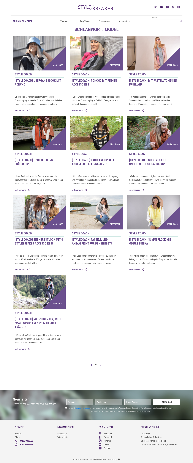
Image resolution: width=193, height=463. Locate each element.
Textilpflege (145, 433)
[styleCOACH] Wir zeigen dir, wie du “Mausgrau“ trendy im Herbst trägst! (39, 323)
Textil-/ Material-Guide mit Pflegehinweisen (159, 444)
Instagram (108, 433)
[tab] (28, 110)
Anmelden (167, 402)
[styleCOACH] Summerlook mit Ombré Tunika (150, 241)
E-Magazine (104, 21)
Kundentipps (124, 21)
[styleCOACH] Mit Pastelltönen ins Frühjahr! (153, 82)
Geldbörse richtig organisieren (153, 441)
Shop (17, 437)
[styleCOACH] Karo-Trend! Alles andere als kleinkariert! (94, 162)
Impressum (62, 433)
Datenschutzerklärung (82, 408)
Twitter (107, 444)
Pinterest (107, 441)
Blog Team (84, 21)
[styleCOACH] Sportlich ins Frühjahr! (34, 162)
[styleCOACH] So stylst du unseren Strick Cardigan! (147, 162)
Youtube (107, 448)
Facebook (108, 437)
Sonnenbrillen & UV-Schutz (152, 437)
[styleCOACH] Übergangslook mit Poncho (38, 82)
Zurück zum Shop (23, 21)
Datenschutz (62, 437)
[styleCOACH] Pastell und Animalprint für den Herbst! (92, 241)
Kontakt (18, 433)
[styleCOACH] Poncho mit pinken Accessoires (94, 82)
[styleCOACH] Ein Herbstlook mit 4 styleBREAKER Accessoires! (39, 241)
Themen (64, 21)
